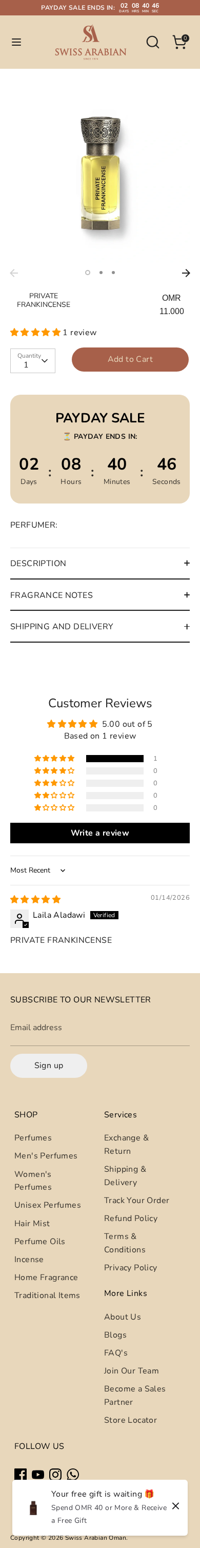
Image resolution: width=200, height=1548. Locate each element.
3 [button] (113, 272)
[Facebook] (20, 1474)
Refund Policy (130, 1218)
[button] (36, 332)
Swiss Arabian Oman (95, 1538)
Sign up (49, 1065)
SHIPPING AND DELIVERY (61, 626)
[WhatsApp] (73, 1474)
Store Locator (130, 1420)
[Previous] (14, 273)
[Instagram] (55, 1474)
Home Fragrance (46, 1277)
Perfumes (33, 1138)
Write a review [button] (100, 833)
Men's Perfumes (46, 1156)
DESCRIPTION (38, 563)
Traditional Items (47, 1295)
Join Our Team (131, 1371)
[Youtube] (38, 1474)
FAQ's (116, 1353)
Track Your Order (136, 1200)
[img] (35, 899)
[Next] (186, 273)
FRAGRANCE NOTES (51, 595)
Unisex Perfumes (47, 1205)
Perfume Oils (40, 1241)
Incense (29, 1259)
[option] (100, 174)
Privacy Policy (130, 1267)
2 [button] (101, 272)
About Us (122, 1317)
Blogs (115, 1335)
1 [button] (87, 272)
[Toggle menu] (16, 42)
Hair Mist (32, 1223)
